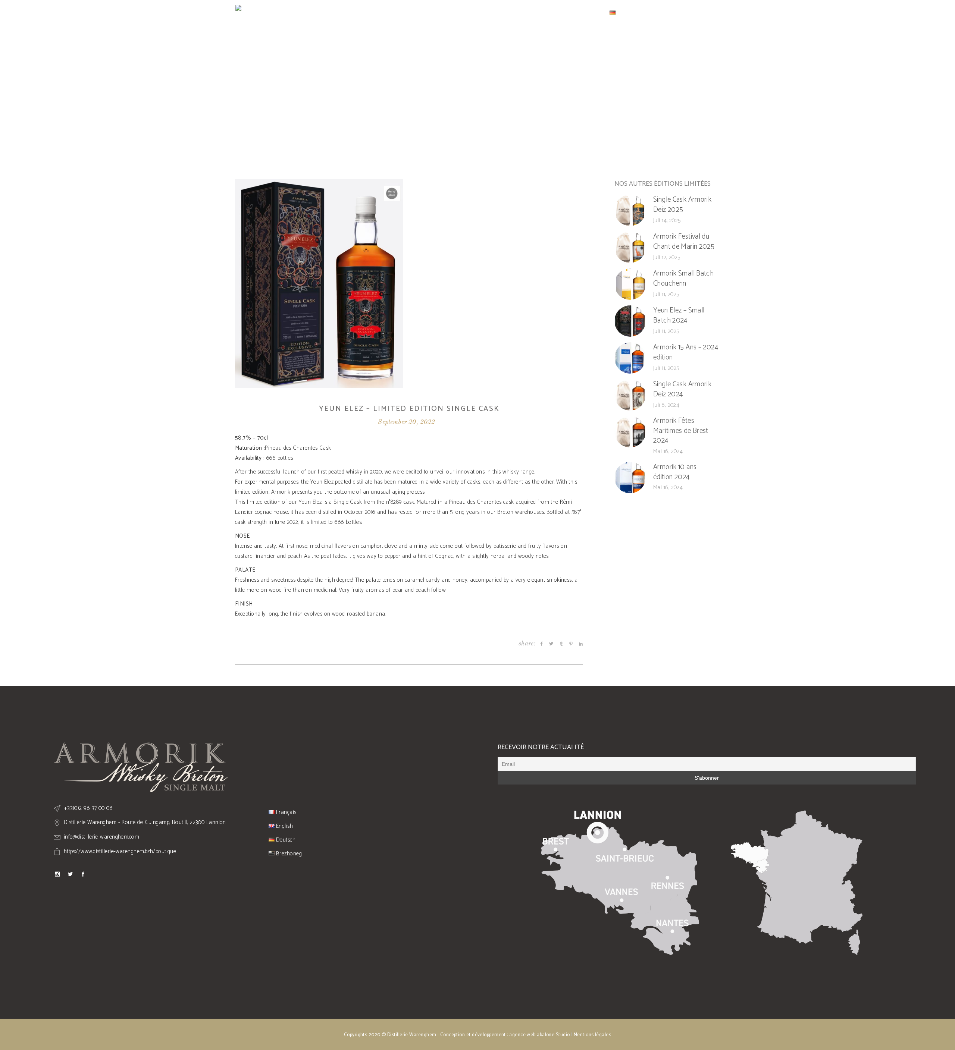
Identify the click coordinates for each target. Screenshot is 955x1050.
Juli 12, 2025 (666, 257)
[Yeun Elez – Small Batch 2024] (630, 321)
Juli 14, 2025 (667, 220)
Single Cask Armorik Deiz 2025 (682, 205)
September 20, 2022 (406, 422)
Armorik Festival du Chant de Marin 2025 (683, 241)
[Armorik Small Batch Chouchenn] (630, 284)
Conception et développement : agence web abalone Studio (505, 1035)
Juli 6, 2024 (666, 405)
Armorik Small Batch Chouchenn (683, 278)
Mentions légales (592, 1035)
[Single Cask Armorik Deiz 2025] (630, 210)
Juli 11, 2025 (666, 294)
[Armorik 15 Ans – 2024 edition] (630, 358)
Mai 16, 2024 (668, 451)
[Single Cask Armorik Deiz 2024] (630, 395)
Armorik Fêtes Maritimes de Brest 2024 (680, 430)
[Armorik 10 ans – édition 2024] (630, 477)
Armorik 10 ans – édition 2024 (677, 472)
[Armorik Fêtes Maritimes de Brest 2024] (630, 431)
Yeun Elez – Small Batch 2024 (678, 315)
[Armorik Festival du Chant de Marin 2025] (630, 247)
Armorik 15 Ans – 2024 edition (685, 352)
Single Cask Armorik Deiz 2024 (682, 389)
